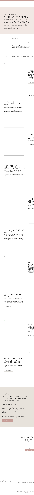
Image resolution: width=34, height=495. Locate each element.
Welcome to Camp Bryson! (13, 295)
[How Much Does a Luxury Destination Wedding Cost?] (14, 141)
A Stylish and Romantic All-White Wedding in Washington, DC (14, 169)
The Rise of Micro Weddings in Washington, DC (13, 360)
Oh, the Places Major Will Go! (15, 231)
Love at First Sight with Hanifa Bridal (14, 103)
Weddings (30, 324)
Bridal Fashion (7, 99)
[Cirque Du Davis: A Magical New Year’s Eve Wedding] (14, 206)
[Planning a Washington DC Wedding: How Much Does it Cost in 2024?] (14, 77)
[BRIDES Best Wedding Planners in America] (14, 334)
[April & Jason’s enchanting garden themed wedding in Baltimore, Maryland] (14, 270)
